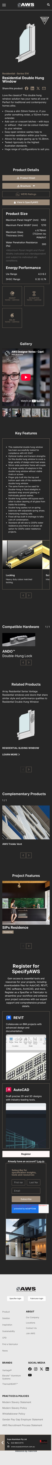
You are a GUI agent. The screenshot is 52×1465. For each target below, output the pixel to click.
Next (29, 595)
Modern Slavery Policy (14, 1407)
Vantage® (7, 1370)
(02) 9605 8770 (17, 1443)
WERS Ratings (28, 194)
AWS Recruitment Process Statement (22, 1425)
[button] (23, 662)
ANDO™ (8, 651)
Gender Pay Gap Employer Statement (22, 1419)
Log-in (40, 1161)
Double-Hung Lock (17, 656)
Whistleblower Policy (13, 1413)
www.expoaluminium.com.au (23, 1447)
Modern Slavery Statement (16, 1402)
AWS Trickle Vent (12, 844)
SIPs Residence (15, 927)
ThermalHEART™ (10, 1384)
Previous (23, 595)
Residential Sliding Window (20, 748)
